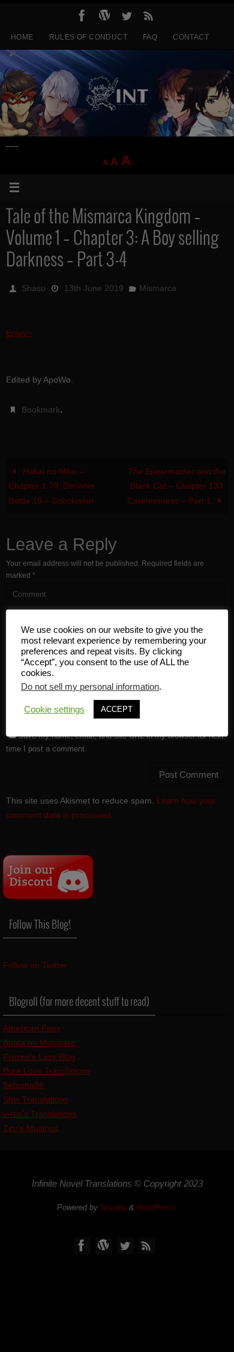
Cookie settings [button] (54, 709)
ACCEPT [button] (117, 709)
